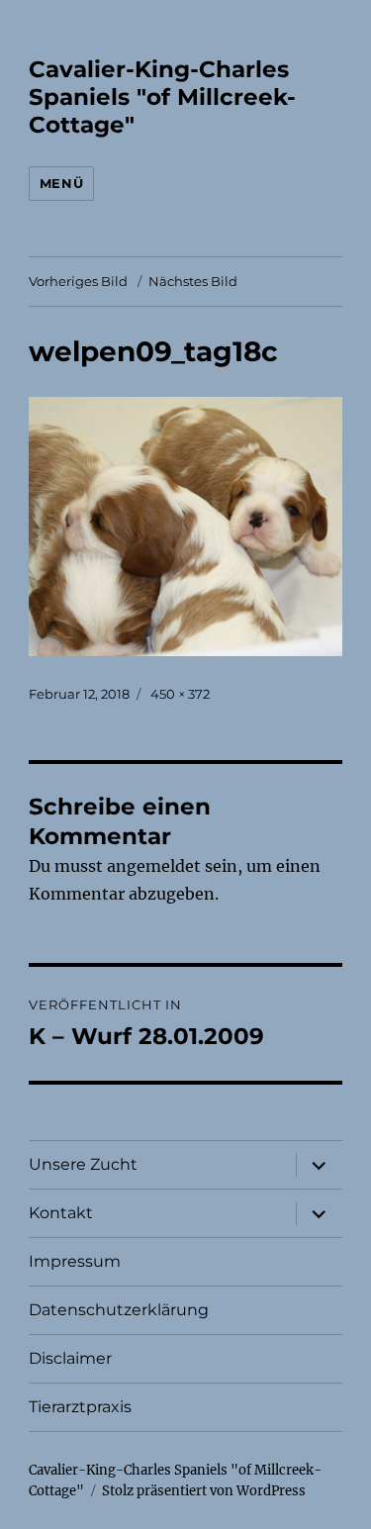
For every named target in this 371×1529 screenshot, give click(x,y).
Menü (61, 183)
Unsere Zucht (83, 1164)
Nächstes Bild (192, 281)
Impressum (75, 1261)
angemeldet (154, 866)
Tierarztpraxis (80, 1406)
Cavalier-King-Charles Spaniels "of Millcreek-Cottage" (162, 97)
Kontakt (61, 1212)
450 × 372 (180, 694)
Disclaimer (70, 1358)
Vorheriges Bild (78, 281)
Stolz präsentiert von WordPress (204, 1490)
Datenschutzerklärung (119, 1309)
